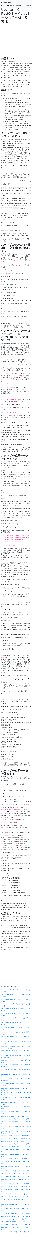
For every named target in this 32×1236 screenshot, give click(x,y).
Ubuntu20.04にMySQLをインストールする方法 (15, 1119)
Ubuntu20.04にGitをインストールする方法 (14, 1141)
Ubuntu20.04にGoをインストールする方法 (14, 1173)
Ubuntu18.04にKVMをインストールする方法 (14, 1194)
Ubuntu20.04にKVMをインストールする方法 (14, 1196)
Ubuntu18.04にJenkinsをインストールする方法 (15, 1213)
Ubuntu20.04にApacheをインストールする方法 (15, 1138)
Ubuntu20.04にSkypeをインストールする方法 (15, 1184)
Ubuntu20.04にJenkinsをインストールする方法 (15, 1186)
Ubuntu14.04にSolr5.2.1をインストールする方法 (15, 1224)
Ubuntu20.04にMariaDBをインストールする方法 (15, 1232)
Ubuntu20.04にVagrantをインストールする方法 (15, 1146)
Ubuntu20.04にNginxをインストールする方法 (15, 1135)
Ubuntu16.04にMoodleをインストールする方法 (15, 1221)
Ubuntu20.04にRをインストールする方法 (13, 1219)
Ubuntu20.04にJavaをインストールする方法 (14, 1116)
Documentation (7, 2)
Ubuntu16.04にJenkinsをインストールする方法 (15, 1171)
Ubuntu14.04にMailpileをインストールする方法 (15, 1176)
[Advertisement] (16, 39)
